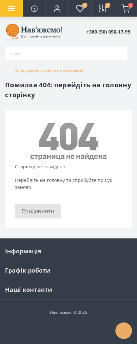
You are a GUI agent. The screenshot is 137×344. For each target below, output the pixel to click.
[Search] (122, 53)
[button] (57, 8)
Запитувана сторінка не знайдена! (49, 70)
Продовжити (38, 211)
